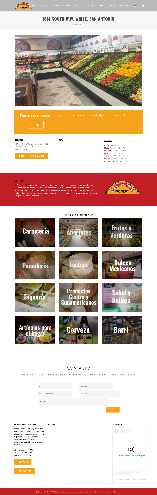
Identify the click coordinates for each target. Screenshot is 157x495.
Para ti (102, 6)
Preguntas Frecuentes (83, 492)
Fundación (124, 6)
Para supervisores (108, 492)
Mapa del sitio (118, 492)
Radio (112, 6)
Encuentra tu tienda (61, 6)
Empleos (90, 6)
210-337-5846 (28, 147)
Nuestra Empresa (39, 6)
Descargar (35, 124)
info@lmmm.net (26, 455)
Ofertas (78, 6)
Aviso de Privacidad (95, 492)
